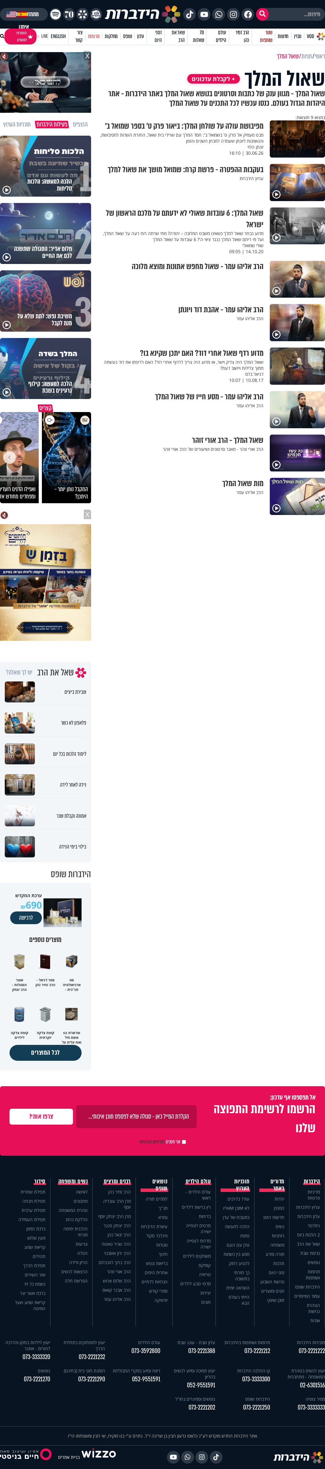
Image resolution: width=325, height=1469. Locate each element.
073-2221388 (201, 1351)
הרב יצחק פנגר (117, 1225)
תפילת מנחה (34, 1201)
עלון (140, 36)
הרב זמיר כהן (242, 36)
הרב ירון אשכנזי (117, 1253)
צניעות (82, 1244)
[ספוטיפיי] (55, 14)
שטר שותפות (266, 36)
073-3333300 (256, 1379)
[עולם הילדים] (96, 14)
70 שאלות (198, 36)
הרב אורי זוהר (119, 1272)
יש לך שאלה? (19, 672)
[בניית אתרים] (99, 1457)
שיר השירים (35, 1275)
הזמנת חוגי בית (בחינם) (84, 1371)
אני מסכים (159, 1141)
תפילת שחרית (33, 1192)
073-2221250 (256, 1407)
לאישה (82, 1192)
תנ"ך (163, 1208)
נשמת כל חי (34, 1284)
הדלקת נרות (77, 1219)
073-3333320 (36, 1357)
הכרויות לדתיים (155, 1282)
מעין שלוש (36, 1238)
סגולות (162, 1245)
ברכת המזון (35, 1229)
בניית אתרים (69, 1457)
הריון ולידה (78, 1262)
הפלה (82, 1253)
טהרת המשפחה (73, 1210)
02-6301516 (312, 1385)
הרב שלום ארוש (117, 1281)
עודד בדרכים (238, 1199)
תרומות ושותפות (313, 1275)
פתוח (244, 1236)
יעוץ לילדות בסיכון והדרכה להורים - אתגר (27, 1345)
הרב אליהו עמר (117, 1299)
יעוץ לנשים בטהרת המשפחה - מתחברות (306, 1374)
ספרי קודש (158, 1291)
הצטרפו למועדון (22, 36)
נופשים (314, 1262)
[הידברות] (142, 14)
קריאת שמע (34, 1247)
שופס (127, 36)
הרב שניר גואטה (116, 1244)
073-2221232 (92, 1357)
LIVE (44, 36)
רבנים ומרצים (117, 1181)
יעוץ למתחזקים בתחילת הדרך (84, 1345)
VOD (310, 36)
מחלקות (111, 36)
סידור (39, 1181)
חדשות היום (273, 1217)
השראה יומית (237, 1288)
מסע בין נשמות (236, 1254)
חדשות (283, 36)
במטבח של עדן (236, 1217)
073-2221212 (257, 1351)
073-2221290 (91, 1379)
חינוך (163, 1254)
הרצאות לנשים (74, 1272)
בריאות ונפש (157, 1263)
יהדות (279, 1199)
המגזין (279, 1208)
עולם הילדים (221, 36)
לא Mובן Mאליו (236, 1208)
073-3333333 (311, 1407)
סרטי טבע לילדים (195, 1284)
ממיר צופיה (315, 1399)
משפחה (277, 1245)
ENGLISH (58, 36)
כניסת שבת (310, 1253)
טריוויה (205, 1274)
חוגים (206, 1302)
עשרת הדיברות (154, 1226)
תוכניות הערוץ (241, 1185)
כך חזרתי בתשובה (241, 1275)
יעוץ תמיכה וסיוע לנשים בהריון (194, 1374)
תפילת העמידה (31, 1219)
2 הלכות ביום (308, 1235)
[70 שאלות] (69, 14)
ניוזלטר (314, 1225)
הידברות (312, 1181)
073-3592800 (145, 1351)
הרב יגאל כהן (119, 1235)
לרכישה (26, 918)
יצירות (205, 1293)
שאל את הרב (178, 36)
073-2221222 (312, 1351)
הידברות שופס (307, 1287)
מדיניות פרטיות (314, 1195)
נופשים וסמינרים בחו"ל (195, 1399)
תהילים (39, 1256)
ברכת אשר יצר (32, 1293)
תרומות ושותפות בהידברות (247, 1342)
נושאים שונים (160, 1185)
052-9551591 (201, 1385)
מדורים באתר (277, 1185)
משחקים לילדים (197, 1256)
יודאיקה (161, 1300)
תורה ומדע (275, 1254)
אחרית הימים (156, 1272)
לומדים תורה (157, 1199)
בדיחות (205, 1216)
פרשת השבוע (272, 1282)
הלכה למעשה (237, 1226)
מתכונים (81, 1201)
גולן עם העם (238, 1245)
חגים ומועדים (272, 1291)
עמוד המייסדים (307, 1296)
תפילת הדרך (34, 1266)
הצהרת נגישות (313, 1308)
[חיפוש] (262, 14)
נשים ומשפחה (73, 1181)
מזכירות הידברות (311, 1342)
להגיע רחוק (239, 1263)
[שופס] (82, 14)
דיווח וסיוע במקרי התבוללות (136, 1371)
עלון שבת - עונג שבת (196, 1342)
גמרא (163, 1217)
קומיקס (205, 1265)
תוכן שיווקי (275, 1300)
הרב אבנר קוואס (117, 1290)
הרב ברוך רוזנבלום (115, 1262)
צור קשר (78, 36)
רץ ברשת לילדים (196, 1207)
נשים (279, 1226)
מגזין (298, 36)
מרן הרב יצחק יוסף (114, 1216)
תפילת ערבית (33, 1210)
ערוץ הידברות (308, 1207)
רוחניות (278, 1236)
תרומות (94, 36)
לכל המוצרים (45, 1052)
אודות (315, 1320)
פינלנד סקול (157, 1236)
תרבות (278, 1263)
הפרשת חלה (76, 1281)
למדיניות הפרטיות (152, 1141)
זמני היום (158, 36)
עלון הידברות (308, 1216)
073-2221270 (37, 1379)
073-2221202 (202, 1407)
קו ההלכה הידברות (253, 1371)
